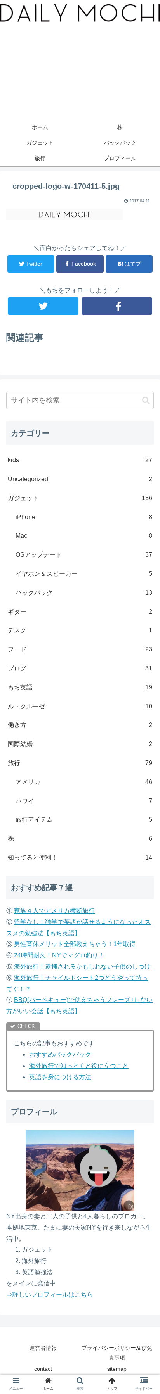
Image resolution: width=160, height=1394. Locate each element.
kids (80, 460)
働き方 (80, 725)
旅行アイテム (84, 819)
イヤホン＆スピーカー (84, 573)
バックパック (84, 592)
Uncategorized (80, 479)
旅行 (80, 763)
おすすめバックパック (60, 1054)
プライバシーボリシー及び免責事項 (117, 1353)
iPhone (84, 517)
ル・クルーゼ (80, 706)
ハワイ (84, 801)
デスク (80, 630)
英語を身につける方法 (60, 1077)
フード (80, 649)
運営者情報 (43, 1348)
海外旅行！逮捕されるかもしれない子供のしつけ (82, 966)
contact (43, 1369)
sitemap (117, 1369)
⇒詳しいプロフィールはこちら (49, 1294)
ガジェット (80, 498)
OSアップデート (84, 554)
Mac (84, 535)
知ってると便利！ (80, 857)
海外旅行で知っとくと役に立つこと (79, 1065)
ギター (80, 611)
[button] (146, 400)
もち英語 (80, 687)
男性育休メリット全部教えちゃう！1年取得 (75, 944)
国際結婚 (80, 744)
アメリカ (84, 782)
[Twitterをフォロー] (43, 306)
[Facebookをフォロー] (117, 306)
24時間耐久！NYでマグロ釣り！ (59, 955)
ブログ (80, 668)
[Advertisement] (80, 74)
